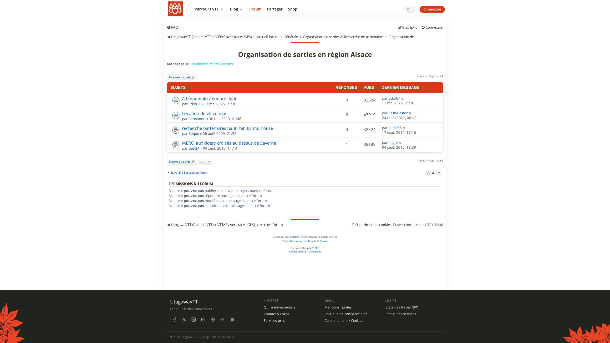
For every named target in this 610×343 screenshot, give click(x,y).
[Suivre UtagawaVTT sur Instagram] (203, 319)
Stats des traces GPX (402, 307)
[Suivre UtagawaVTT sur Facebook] (174, 319)
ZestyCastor (398, 113)
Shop (292, 9)
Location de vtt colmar (204, 113)
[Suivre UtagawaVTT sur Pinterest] (212, 319)
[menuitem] (172, 27)
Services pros (274, 320)
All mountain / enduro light (209, 98)
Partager (275, 9)
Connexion (432, 9)
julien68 (395, 127)
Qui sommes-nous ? (279, 307)
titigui (393, 142)
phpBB (293, 236)
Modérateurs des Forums (212, 63)
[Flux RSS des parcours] (222, 319)
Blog (234, 9)
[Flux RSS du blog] (231, 319)
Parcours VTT (207, 9)
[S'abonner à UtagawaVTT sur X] (184, 319)
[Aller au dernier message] (402, 98)
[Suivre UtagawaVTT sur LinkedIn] (193, 319)
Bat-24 (193, 148)
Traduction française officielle (299, 241)
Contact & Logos (276, 314)
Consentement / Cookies (344, 320)
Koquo (193, 133)
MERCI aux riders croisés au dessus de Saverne (229, 143)
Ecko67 (194, 103)
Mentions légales (338, 307)
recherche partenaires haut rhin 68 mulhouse (227, 128)
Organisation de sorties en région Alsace (305, 54)
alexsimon (196, 118)
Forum (255, 9)
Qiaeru (324, 241)
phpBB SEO (313, 248)
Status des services (401, 314)
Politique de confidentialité (346, 314)
